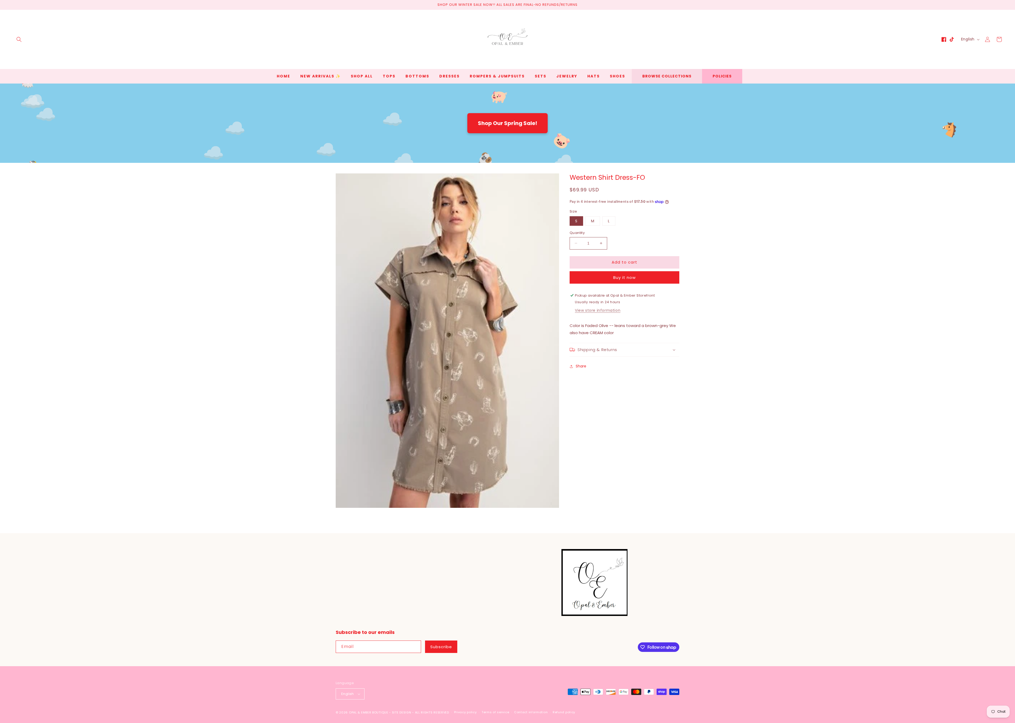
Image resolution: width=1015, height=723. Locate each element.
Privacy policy (465, 712)
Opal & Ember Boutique (368, 712)
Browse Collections (666, 76)
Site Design (401, 712)
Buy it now (624, 277)
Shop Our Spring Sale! (507, 123)
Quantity (577, 232)
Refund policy (564, 712)
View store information (597, 310)
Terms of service (495, 712)
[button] (19, 39)
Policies (722, 76)
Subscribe (441, 647)
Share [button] (581, 366)
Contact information (531, 712)
